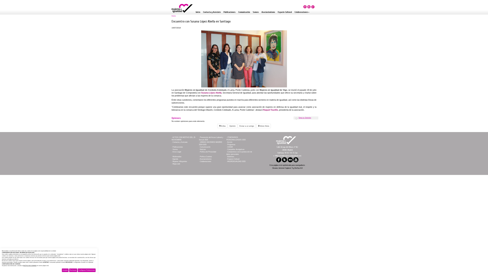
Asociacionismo (268, 12)
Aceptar (65, 270)
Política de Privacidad (208, 152)
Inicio (198, 12)
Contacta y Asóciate (212, 12)
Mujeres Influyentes (180, 161)
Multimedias (177, 157)
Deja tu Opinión (305, 118)
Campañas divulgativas (236, 149)
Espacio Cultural (285, 12)
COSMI (230, 147)
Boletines (230, 157)
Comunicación (244, 12)
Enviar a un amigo (246, 126)
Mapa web (176, 164)
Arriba (223, 126)
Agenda (175, 159)
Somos (256, 12)
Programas (231, 144)
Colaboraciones (301, 12)
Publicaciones (229, 12)
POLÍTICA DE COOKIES (29, 265)
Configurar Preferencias (86, 270)
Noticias (203, 149)
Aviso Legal (176, 152)
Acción (229, 142)
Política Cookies (206, 157)
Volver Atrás (264, 126)
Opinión (232, 126)
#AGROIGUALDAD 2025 (236, 161)
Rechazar (73, 270)
